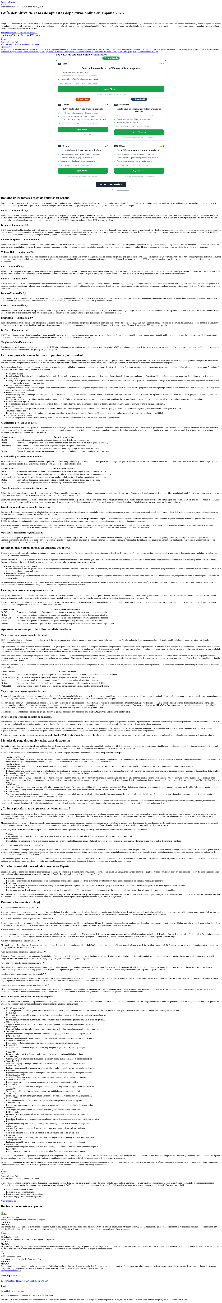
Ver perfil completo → (10, 1201)
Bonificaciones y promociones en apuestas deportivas (118, 49)
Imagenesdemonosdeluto (11, 2)
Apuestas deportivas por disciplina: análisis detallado (197, 49)
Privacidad (5, 1291)
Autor (3, 4)
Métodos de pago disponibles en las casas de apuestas (23, 52)
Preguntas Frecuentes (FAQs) (145, 52)
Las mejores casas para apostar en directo (157, 49)
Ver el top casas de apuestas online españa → (19, 33)
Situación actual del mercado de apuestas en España (110, 52)
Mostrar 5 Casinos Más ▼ (111, 184)
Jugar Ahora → (111, 89)
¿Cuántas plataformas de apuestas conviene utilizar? (67, 52)
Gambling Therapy (14, 1281)
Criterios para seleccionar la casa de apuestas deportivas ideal (70, 49)
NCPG (44, 1281)
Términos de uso (17, 1291)
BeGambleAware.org (123, 190)
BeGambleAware (31, 1281)
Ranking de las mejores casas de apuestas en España (22, 49)
